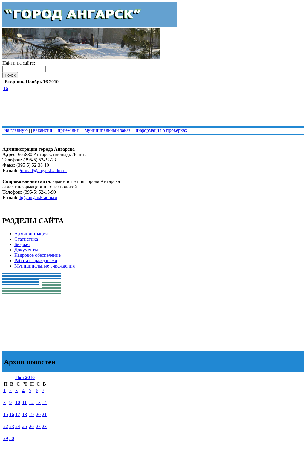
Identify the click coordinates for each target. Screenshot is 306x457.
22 (5, 426)
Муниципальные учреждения (44, 265)
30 (11, 438)
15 (5, 414)
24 (17, 426)
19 (31, 414)
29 (5, 438)
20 (38, 414)
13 (38, 402)
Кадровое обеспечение (37, 255)
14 (44, 402)
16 (5, 88)
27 (38, 426)
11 (24, 402)
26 (31, 426)
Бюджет (22, 244)
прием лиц (68, 130)
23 (11, 426)
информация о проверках (162, 130)
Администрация (31, 233)
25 (24, 426)
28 (44, 426)
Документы (26, 249)
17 (17, 414)
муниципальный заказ (107, 130)
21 (44, 414)
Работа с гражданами (35, 260)
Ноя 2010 (25, 377)
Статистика (26, 239)
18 (24, 414)
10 (17, 402)
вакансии (42, 130)
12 (31, 402)
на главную (16, 130)
